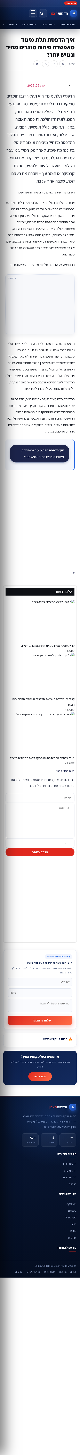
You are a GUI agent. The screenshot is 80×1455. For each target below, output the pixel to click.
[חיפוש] (43, 13)
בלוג (74, 1224)
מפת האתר (49, 1271)
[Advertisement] (40, 521)
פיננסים (72, 1210)
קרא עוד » (69, 650)
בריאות (13, 24)
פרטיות (18, 1271)
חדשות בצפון (68, 24)
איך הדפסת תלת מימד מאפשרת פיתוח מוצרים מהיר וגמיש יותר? (43, 453)
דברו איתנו (40, 1076)
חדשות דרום (29, 24)
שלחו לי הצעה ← (40, 1020)
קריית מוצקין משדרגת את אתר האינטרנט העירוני (47, 646)
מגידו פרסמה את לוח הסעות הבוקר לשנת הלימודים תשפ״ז (42, 758)
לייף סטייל (70, 1217)
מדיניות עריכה (33, 1271)
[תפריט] (33, 13)
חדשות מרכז (48, 24)
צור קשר (71, 1238)
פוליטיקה (71, 1204)
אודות (73, 1231)
